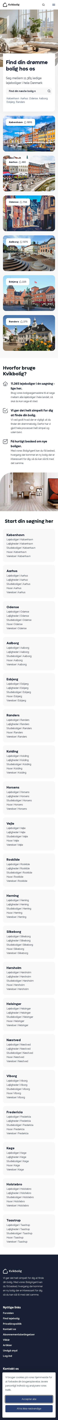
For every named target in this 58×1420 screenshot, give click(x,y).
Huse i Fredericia (15, 1129)
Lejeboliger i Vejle (16, 828)
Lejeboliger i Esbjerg (18, 683)
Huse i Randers (15, 732)
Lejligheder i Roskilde (18, 868)
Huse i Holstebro (16, 1201)
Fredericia (15, 1112)
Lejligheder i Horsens (18, 796)
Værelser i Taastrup (17, 1241)
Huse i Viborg (14, 1093)
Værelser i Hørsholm (18, 989)
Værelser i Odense (16, 628)
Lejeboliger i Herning (18, 900)
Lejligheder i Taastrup (18, 1229)
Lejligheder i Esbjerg (17, 688)
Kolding (12, 751)
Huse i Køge (13, 1165)
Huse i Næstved (15, 1057)
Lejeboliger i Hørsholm (19, 972)
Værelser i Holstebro (18, 1205)
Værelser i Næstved (17, 1061)
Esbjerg (11, 102)
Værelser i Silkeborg (17, 953)
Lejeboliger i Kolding (18, 756)
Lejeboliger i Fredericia (19, 1116)
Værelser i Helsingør (17, 1025)
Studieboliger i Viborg (18, 1089)
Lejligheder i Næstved (18, 1048)
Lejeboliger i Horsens (18, 792)
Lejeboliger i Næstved (19, 1044)
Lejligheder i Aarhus (17, 579)
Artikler (7, 1345)
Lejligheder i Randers (18, 724)
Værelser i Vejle (15, 844)
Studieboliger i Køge (18, 1161)
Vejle (10, 824)
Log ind (7, 1356)
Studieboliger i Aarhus (18, 584)
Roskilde (13, 860)
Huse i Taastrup (15, 1237)
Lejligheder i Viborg (17, 1084)
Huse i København (16, 552)
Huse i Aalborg (15, 660)
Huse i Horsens (15, 804)
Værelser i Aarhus (16, 592)
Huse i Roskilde (15, 876)
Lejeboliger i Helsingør (19, 1008)
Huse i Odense (14, 624)
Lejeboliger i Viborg (17, 1080)
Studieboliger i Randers (19, 728)
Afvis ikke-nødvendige (29, 1408)
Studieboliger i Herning (19, 908)
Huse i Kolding (14, 768)
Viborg (12, 1076)
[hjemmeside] (12, 1271)
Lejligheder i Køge (16, 1157)
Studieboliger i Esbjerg (19, 692)
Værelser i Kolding (16, 772)
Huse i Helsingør (15, 1021)
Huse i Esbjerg (14, 696)
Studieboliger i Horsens (19, 800)
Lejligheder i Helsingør (19, 1012)
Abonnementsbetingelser (19, 1334)
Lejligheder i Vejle (16, 832)
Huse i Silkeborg (15, 949)
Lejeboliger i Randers (18, 720)
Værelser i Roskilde (17, 881)
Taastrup (14, 1220)
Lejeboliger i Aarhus (17, 575)
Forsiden (8, 1313)
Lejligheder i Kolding (18, 760)
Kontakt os (9, 1329)
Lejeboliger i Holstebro (19, 1188)
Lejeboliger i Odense (18, 611)
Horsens (13, 787)
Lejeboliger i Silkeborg (19, 936)
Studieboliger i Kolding (19, 764)
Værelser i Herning (16, 917)
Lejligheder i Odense (18, 615)
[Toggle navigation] (53, 4)
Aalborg (43, 98)
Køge (11, 1148)
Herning (13, 896)
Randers (20, 102)
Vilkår (6, 1339)
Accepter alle (29, 1399)
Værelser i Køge (15, 1169)
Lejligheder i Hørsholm (19, 976)
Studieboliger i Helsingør (20, 1016)
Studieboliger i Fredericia (20, 1125)
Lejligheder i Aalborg (18, 652)
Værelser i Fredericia (17, 1133)
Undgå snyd (10, 1350)
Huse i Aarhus (14, 588)
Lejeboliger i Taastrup (18, 1225)
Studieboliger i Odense (19, 620)
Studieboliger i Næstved (20, 1052)
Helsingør (14, 1004)
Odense (33, 98)
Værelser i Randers (17, 736)
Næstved (14, 1040)
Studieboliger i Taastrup (19, 1233)
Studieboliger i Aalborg (19, 656)
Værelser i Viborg (16, 1097)
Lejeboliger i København (20, 539)
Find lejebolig (11, 1318)
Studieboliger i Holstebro (20, 1197)
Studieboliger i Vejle (17, 836)
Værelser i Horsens (17, 808)
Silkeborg (14, 932)
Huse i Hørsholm (16, 985)
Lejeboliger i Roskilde (18, 864)
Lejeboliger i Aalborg (18, 647)
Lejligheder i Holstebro (19, 1193)
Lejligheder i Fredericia (19, 1120)
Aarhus (24, 98)
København (13, 98)
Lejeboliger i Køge (16, 1152)
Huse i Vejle (13, 840)
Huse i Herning (14, 912)
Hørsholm (14, 968)
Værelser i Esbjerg (16, 700)
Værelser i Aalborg (17, 664)
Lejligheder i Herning (18, 904)
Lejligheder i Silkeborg (18, 940)
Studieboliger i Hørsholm (20, 980)
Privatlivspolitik (12, 1323)
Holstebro (14, 1184)
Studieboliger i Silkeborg (20, 944)
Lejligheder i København (20, 543)
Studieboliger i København (21, 547)
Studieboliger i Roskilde (19, 872)
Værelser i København (18, 556)
